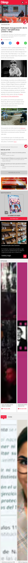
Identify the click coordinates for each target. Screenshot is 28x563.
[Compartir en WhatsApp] (25, 43)
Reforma (22, 128)
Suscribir (14, 187)
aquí (15, 141)
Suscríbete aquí (14, 218)
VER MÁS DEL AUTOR (14, 172)
